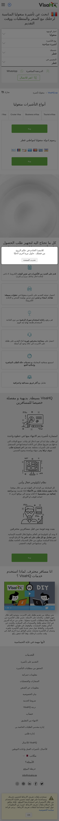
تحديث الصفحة (29, 260)
